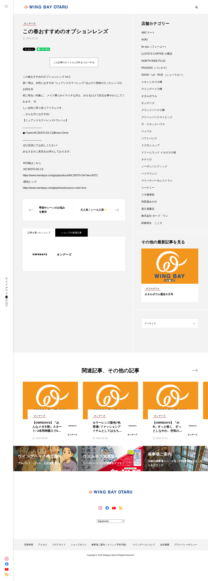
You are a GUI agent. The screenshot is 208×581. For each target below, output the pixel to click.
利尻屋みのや (149, 201)
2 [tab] (170, 280)
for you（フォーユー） (154, 46)
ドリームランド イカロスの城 (158, 152)
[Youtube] (6, 569)
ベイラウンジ (149, 173)
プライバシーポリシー (185, 544)
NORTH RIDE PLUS (153, 60)
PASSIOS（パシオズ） (154, 67)
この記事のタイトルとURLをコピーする (73, 62)
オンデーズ (147, 103)
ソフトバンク (149, 138)
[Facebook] (6, 564)
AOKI (144, 39)
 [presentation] (194, 370)
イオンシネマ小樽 (151, 82)
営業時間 (28, 544)
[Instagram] (6, 559)
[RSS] (6, 574)
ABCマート (148, 32)
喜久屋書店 (147, 208)
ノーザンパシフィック (154, 166)
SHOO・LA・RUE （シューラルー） (163, 74)
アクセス (42, 544)
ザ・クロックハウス (153, 124)
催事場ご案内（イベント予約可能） (109, 544)
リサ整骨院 (147, 194)
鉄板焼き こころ (151, 223)
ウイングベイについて (144, 544)
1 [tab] (167, 280)
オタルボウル (149, 96)
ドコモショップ (150, 145)
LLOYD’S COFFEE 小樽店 (156, 53)
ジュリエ (146, 131)
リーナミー (147, 187)
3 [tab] (173, 280)
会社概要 (164, 544)
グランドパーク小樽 (153, 110)
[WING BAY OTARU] (46, 7)
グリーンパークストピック (157, 117)
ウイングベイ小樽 (151, 89)
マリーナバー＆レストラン (157, 180)
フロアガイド (59, 544)
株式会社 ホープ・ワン (154, 215)
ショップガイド (78, 544)
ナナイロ (146, 159)
